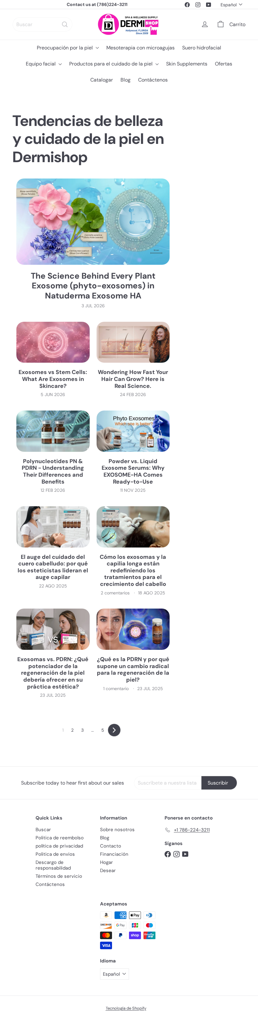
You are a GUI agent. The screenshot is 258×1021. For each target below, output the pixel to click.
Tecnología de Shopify (126, 1008)
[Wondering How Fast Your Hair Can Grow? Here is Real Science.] (133, 342)
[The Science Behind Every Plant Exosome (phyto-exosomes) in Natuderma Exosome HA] (93, 222)
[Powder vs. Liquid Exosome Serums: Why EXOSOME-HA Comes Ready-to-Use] (133, 431)
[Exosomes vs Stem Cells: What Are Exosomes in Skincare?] (53, 342)
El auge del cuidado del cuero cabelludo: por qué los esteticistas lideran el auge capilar (53, 567)
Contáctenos (153, 80)
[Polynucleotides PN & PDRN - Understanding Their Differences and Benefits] (53, 431)
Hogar (106, 862)
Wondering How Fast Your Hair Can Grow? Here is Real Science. (133, 379)
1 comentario (116, 688)
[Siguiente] (114, 730)
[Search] (64, 24)
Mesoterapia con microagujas (140, 47)
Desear (108, 870)
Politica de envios (55, 854)
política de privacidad (59, 846)
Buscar (43, 829)
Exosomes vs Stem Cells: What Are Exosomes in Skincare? (53, 379)
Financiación (114, 854)
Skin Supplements (186, 63)
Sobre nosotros (117, 829)
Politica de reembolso (60, 838)
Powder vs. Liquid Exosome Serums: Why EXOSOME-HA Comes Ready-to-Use (133, 471)
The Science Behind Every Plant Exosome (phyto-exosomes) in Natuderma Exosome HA (93, 286)
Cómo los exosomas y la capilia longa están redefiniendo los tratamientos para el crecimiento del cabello (133, 571)
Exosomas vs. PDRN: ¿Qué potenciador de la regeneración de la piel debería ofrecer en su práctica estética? (52, 673)
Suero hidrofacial (201, 47)
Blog (126, 80)
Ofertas (223, 63)
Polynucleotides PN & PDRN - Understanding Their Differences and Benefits (53, 471)
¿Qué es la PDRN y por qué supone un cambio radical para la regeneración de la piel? (133, 669)
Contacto (110, 846)
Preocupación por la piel (65, 47)
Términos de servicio (59, 876)
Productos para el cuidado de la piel (111, 63)
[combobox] (42, 24)
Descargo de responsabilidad (53, 865)
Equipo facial (41, 63)
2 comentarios (116, 593)
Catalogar (101, 80)
